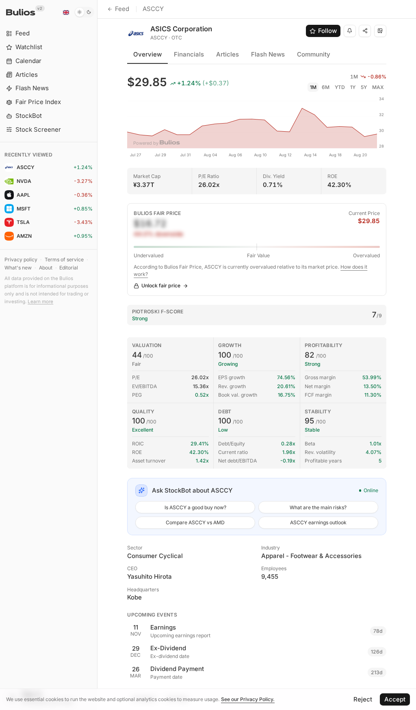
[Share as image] (380, 31)
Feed (122, 9)
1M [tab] (313, 87)
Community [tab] (313, 54)
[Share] (365, 31)
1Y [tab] (352, 87)
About (45, 268)
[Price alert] (350, 31)
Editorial (68, 268)
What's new (18, 268)
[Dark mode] (84, 12)
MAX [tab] (378, 87)
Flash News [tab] (268, 54)
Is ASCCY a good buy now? (195, 507)
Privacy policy (20, 259)
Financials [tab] (189, 54)
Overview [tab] (147, 54)
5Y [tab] (364, 87)
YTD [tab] (340, 87)
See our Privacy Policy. (248, 699)
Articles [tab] (227, 54)
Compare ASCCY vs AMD (195, 522)
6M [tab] (325, 87)
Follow (327, 31)
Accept (394, 699)
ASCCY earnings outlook (318, 522)
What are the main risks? (318, 507)
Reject (362, 699)
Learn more (40, 301)
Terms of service (64, 259)
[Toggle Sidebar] (97, 355)
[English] (66, 12)
